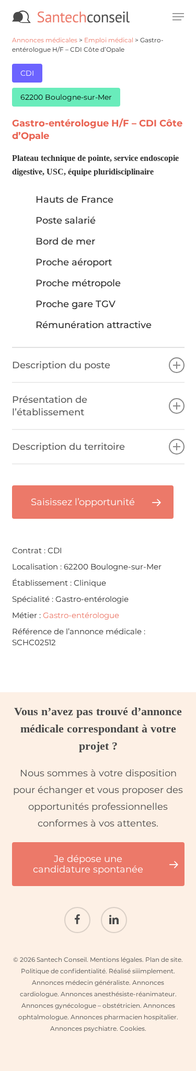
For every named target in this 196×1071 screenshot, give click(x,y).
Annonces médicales (44, 40)
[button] (178, 16)
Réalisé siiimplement (141, 971)
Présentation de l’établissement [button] (49, 406)
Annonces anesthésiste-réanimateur (118, 994)
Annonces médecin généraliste (80, 982)
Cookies (132, 1028)
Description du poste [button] (61, 365)
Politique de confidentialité (63, 971)
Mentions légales (116, 959)
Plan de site (163, 959)
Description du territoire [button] (68, 446)
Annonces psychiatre (83, 1028)
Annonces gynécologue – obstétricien (80, 1005)
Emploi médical (108, 40)
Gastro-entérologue (81, 615)
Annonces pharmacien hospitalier (124, 1017)
